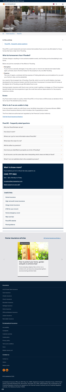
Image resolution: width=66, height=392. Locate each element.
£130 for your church (11, 209)
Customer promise (7, 334)
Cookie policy (6, 337)
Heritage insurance (7, 305)
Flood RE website (10, 220)
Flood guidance (10, 224)
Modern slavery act (8, 350)
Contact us (6, 355)
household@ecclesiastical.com (13, 181)
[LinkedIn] (7, 370)
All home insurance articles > (52, 238)
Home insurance (10, 197)
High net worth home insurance (15, 201)
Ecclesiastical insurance (10, 323)
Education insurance (8, 302)
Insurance (6, 285)
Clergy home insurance (12, 205)
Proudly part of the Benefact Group (13, 1)
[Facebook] (4, 370)
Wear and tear (9, 217)
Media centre (6, 365)
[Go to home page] (25, 4)
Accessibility (6, 327)
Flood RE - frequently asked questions (16, 44)
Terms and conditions (8, 343)
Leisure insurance (7, 315)
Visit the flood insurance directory (13, 116)
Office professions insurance (10, 312)
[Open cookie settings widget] (3, 389)
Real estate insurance (8, 319)
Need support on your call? (12, 184)
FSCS (4, 347)
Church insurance (7, 299)
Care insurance (6, 292)
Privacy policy (6, 340)
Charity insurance (7, 296)
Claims (4, 362)
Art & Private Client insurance (10, 289)
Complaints (5, 330)
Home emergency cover (12, 213)
